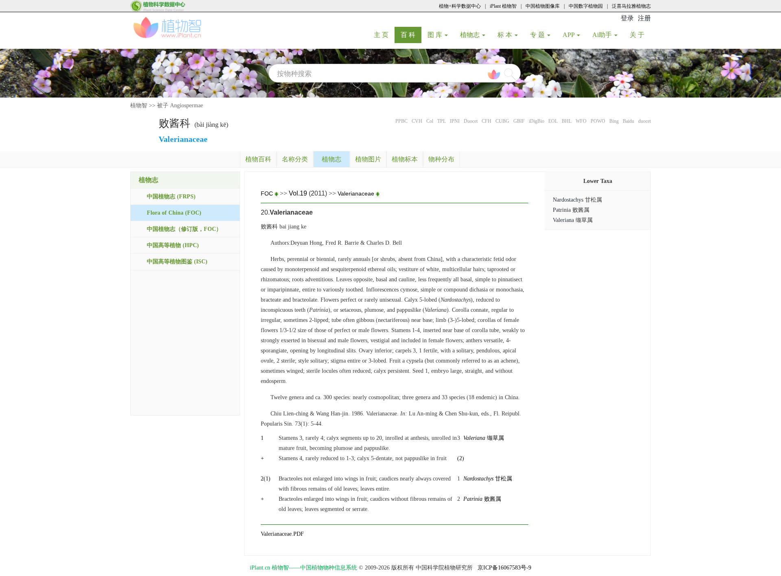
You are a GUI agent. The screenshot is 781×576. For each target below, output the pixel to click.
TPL (441, 121)
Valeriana (563, 220)
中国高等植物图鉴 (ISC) (177, 262)
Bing (614, 121)
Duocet (471, 121)
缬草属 (483, 438)
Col (429, 121)
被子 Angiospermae (180, 105)
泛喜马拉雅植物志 (631, 6)
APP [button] (569, 34)
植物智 (138, 105)
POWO (598, 121)
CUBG (502, 121)
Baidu (628, 121)
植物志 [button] (470, 34)
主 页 (384, 34)
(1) (267, 479)
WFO (581, 121)
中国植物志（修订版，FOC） (184, 229)
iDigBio (536, 121)
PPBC (401, 121)
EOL (553, 121)
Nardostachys (568, 200)
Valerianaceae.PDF (282, 534)
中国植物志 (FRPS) (171, 196)
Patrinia (562, 210)
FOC (268, 193)
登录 (627, 18)
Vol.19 (298, 193)
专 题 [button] (538, 34)
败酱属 (482, 499)
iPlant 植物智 (503, 6)
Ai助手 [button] (602, 34)
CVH (417, 121)
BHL (567, 121)
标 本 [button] (505, 34)
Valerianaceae (356, 193)
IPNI (455, 121)
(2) (460, 458)
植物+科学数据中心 (460, 6)
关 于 (640, 34)
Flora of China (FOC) (174, 213)
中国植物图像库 (543, 6)
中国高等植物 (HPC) (173, 245)
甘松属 (487, 479)
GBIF (519, 121)
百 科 (411, 34)
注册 (644, 18)
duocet (644, 121)
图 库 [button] (436, 34)
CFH (486, 121)
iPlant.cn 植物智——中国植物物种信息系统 (303, 568)
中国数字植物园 (586, 6)
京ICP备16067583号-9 (504, 568)
